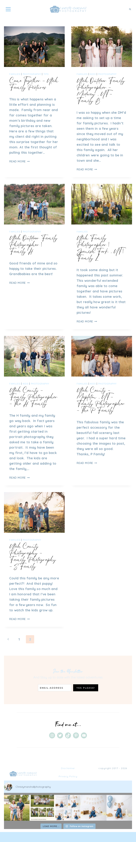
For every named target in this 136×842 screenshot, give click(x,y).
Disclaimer (68, 768)
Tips (46, 74)
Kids (93, 74)
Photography (32, 74)
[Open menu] (8, 9)
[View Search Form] (130, 9)
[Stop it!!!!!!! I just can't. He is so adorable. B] (68, 808)
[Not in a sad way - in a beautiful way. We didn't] (42, 808)
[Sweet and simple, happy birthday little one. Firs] (119, 808)
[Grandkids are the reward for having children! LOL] (17, 808)
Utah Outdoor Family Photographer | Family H (33, 244)
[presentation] (34, 46)
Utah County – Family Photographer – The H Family (33, 397)
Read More (19, 161)
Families (14, 74)
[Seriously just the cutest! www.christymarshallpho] (93, 808)
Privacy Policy (68, 776)
